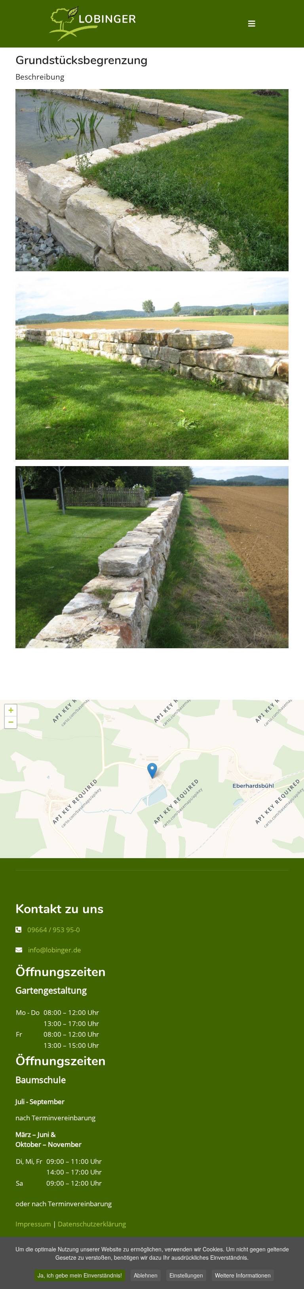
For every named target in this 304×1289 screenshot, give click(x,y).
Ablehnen (146, 1275)
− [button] (10, 722)
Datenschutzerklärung (92, 1223)
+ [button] (10, 710)
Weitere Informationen (243, 1275)
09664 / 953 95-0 (53, 929)
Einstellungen (186, 1275)
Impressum (33, 1223)
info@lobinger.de (54, 949)
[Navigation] (251, 24)
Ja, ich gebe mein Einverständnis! (80, 1275)
